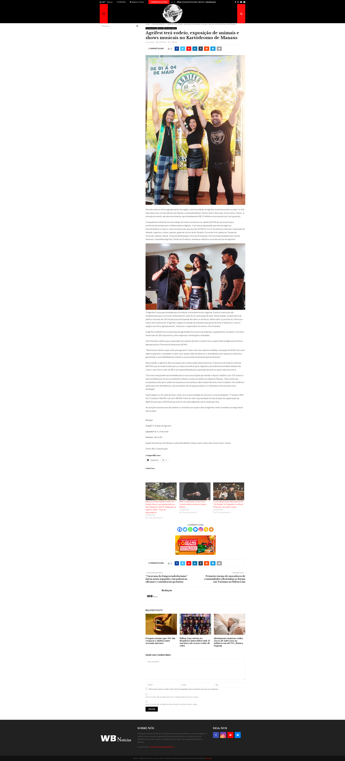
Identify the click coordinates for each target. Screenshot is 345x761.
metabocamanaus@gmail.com (162, 747)
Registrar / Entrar (138, 2)
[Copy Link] (206, 529)
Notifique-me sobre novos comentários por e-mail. (172, 697)
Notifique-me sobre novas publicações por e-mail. (172, 704)
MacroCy (208, 758)
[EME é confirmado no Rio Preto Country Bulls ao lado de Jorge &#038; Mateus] (195, 491)
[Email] (238, 735)
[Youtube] (230, 735)
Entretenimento (151, 28)
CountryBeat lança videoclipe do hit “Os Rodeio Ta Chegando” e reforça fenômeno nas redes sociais (228, 504)
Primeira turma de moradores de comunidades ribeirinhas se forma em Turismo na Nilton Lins (224, 579)
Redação (151, 42)
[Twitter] (185, 529)
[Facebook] (179, 529)
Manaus (160, 28)
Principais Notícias (170, 28)
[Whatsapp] (190, 529)
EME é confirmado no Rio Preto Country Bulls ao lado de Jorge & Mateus (193, 504)
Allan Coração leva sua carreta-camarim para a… (198, 2)
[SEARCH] (137, 26)
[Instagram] (200, 529)
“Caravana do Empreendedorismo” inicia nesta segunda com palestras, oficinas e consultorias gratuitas (166, 579)
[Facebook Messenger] (195, 529)
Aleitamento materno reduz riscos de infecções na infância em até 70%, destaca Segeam (228, 642)
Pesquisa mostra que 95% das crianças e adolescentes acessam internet (160, 640)
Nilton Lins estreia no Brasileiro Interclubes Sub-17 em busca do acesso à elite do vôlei (195, 642)
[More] (211, 529)
